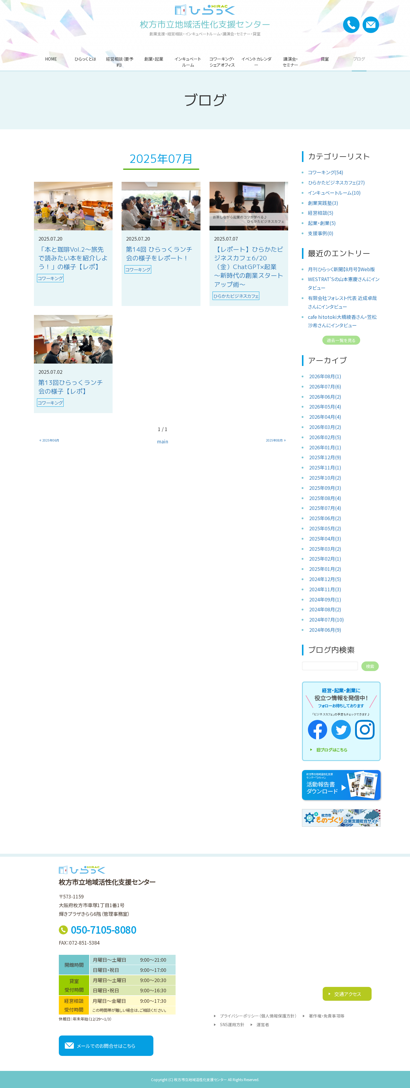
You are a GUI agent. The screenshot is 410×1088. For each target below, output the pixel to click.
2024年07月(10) (326, 619)
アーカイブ (327, 360)
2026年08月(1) (325, 376)
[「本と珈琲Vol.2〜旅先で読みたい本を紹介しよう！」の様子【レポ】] (73, 206)
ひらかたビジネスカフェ (235, 295)
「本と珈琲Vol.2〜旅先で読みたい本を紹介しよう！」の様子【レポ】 (73, 258)
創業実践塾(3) (323, 202)
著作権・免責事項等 (327, 1016)
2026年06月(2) (325, 396)
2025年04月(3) (325, 538)
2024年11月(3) (325, 589)
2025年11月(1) (325, 467)
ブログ (359, 59)
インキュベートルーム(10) (334, 192)
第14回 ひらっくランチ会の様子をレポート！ (159, 253)
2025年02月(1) (325, 558)
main (162, 441)
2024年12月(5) (325, 579)
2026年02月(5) (325, 437)
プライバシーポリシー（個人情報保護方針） (258, 1016)
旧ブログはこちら (331, 750)
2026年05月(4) (325, 406)
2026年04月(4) (325, 416)
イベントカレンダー (256, 62)
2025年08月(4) (325, 498)
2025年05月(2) (325, 528)
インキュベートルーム (188, 62)
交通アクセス (347, 993)
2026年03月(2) (325, 426)
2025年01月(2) (325, 568)
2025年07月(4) (325, 507)
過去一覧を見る (341, 340)
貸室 (325, 59)
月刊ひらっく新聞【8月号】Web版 (341, 269)
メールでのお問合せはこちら (106, 1045)
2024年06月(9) (325, 629)
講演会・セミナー (290, 62)
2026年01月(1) (325, 447)
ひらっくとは (85, 59)
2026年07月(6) (325, 386)
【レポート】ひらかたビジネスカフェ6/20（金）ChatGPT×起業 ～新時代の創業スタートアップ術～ (248, 267)
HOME (51, 59)
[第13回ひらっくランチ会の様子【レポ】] (73, 339)
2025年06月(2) (325, 518)
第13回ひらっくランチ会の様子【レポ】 (70, 387)
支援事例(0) (320, 233)
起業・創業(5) (322, 222)
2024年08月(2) (325, 609)
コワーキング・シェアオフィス (222, 62)
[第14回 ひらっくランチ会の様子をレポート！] (161, 206)
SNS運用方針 (232, 1024)
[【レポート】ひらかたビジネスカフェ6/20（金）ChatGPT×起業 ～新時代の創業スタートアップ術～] (249, 206)
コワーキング (50, 278)
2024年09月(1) (325, 599)
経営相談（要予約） (119, 62)
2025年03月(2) (325, 548)
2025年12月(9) (325, 457)
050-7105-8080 (103, 929)
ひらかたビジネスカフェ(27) (336, 182)
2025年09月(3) (325, 487)
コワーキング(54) (325, 172)
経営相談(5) (320, 212)
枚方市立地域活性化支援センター (205, 24)
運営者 (263, 1024)
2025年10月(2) (325, 477)
